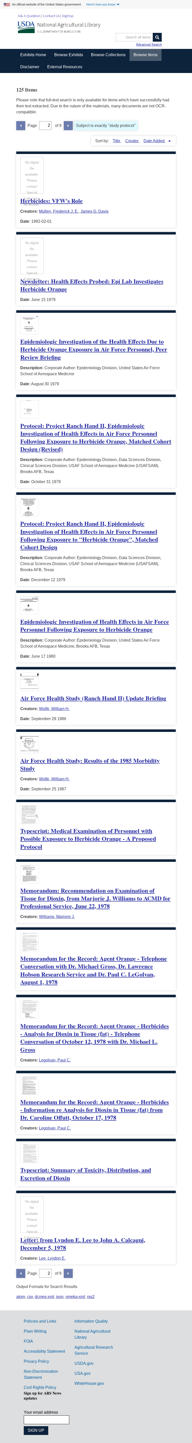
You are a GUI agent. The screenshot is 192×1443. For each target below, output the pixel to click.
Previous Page (20, 125)
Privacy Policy (36, 1361)
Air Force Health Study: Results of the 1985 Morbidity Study (90, 764)
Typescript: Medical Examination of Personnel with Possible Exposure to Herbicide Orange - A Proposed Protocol (88, 838)
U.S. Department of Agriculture (59, 31)
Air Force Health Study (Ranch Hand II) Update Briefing (93, 698)
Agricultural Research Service (93, 1350)
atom (20, 1297)
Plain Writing (35, 1331)
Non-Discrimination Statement (41, 1374)
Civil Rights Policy (40, 1387)
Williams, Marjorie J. (57, 917)
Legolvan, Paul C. (55, 1060)
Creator (132, 141)
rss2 (90, 1297)
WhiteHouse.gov (89, 1383)
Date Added (155, 141)
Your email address (41, 1412)
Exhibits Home (33, 55)
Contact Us (51, 15)
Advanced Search (149, 44)
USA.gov (82, 1373)
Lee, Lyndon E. (52, 1258)
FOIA (28, 1341)
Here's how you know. (101, 4)
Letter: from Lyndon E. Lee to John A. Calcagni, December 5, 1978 (82, 1243)
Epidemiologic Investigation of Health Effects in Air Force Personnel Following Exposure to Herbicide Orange (94, 625)
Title (117, 141)
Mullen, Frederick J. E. (58, 211)
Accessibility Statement (44, 1351)
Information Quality (91, 1321)
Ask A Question (29, 15)
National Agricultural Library (68, 24)
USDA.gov (84, 1363)
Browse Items (146, 55)
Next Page (68, 125)
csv (30, 1297)
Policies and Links (40, 1321)
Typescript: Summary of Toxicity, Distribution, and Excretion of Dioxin (85, 1173)
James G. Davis (94, 211)
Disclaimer (29, 67)
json (60, 1297)
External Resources (64, 67)
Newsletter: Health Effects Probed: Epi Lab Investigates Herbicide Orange (91, 285)
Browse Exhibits (68, 55)
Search (157, 37)
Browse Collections (108, 55)
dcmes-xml (44, 1297)
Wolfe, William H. (54, 709)
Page (32, 125)
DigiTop (68, 15)
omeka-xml (75, 1297)
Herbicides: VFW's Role (51, 200)
